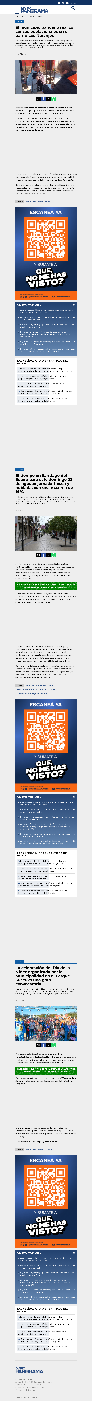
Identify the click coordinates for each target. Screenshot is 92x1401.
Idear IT (34, 1397)
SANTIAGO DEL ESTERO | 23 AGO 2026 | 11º (29, 17)
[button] (17, 12)
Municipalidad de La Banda (39, 201)
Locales (20, 21)
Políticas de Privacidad (25, 1390)
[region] (46, 152)
